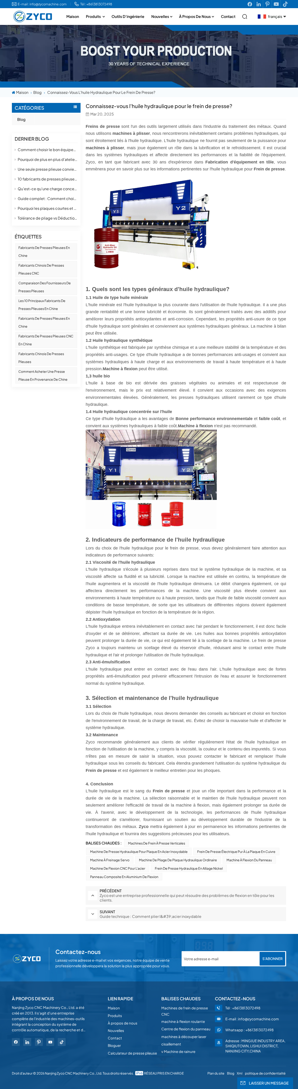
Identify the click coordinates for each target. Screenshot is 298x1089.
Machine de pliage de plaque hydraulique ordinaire (178, 860)
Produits (94, 16)
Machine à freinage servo (109, 860)
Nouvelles (160, 16)
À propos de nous (195, 16)
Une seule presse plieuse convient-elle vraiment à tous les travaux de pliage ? (48, 169)
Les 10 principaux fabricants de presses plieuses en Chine (41, 305)
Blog (37, 92)
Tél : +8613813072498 (96, 4)
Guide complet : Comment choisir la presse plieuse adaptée (48, 198)
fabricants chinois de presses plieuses (41, 358)
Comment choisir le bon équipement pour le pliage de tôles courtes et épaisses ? (48, 149)
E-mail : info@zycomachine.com (42, 4)
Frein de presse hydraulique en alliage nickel (189, 868)
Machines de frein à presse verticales (156, 843)
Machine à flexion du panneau (249, 860)
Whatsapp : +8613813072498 (249, 1030)
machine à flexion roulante (183, 1021)
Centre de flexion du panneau (185, 1029)
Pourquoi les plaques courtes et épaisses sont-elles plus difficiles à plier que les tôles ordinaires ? (48, 208)
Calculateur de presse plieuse (132, 1053)
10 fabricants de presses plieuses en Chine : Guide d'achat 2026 (48, 178)
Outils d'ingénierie (128, 16)
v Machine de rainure (178, 1051)
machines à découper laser (183, 1036)
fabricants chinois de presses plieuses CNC (41, 269)
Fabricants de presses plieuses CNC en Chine (45, 340)
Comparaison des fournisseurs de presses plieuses (44, 287)
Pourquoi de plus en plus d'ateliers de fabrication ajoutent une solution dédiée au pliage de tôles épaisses (48, 159)
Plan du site (215, 1073)
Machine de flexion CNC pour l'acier (117, 868)
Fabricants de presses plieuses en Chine (44, 251)
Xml (239, 1073)
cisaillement (171, 1044)
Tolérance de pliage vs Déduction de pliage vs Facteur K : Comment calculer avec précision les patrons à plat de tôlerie (48, 218)
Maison (72, 16)
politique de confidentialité (265, 1073)
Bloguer (114, 1045)
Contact (228, 16)
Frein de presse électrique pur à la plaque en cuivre (236, 851)
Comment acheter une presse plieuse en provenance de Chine (43, 375)
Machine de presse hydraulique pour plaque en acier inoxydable (139, 851)
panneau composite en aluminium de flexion (124, 877)
